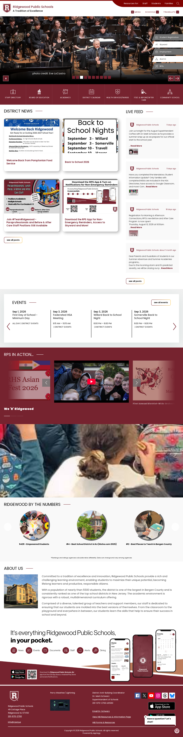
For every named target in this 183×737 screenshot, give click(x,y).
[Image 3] (81, 77)
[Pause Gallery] (6, 78)
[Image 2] (77, 77)
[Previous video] (46, 383)
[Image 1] (73, 77)
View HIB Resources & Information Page (111, 716)
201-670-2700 (15, 716)
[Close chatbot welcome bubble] (145, 716)
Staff (145, 3)
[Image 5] (89, 77)
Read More (136, 145)
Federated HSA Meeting (62, 316)
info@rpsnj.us (14, 722)
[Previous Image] (171, 78)
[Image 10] (109, 77)
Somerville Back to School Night (145, 316)
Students (156, 3)
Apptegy (96, 733)
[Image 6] (93, 77)
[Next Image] (177, 78)
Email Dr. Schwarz (101, 711)
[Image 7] (97, 77)
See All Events (161, 302)
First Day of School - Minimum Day (24, 316)
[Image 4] (85, 77)
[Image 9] (105, 77)
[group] (34, 531)
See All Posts (13, 240)
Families (169, 3)
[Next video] (137, 383)
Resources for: (131, 3)
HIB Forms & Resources (103, 722)
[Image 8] (101, 77)
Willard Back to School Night (108, 316)
